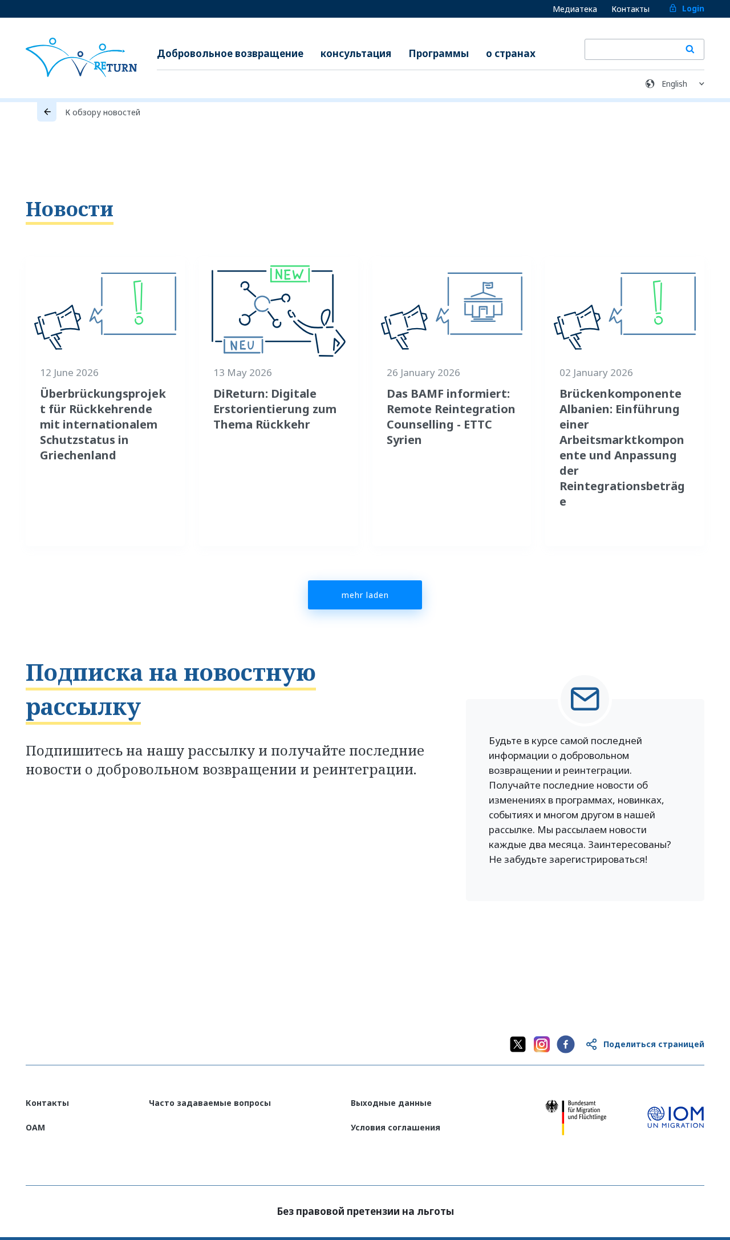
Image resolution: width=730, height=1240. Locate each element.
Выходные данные (391, 1102)
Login (693, 8)
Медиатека (575, 8)
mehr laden (365, 594)
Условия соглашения (395, 1127)
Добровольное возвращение (230, 53)
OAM (35, 1127)
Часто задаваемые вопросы (210, 1102)
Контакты (630, 8)
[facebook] (566, 1044)
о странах (511, 53)
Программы (438, 53)
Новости (69, 208)
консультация (356, 53)
